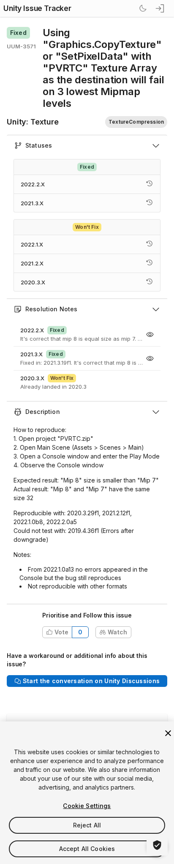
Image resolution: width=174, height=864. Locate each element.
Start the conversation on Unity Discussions (91, 680)
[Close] (168, 733)
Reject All (87, 825)
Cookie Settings (87, 805)
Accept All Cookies (87, 848)
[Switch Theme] (143, 8)
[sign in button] (160, 8)
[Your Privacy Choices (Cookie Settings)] (157, 845)
